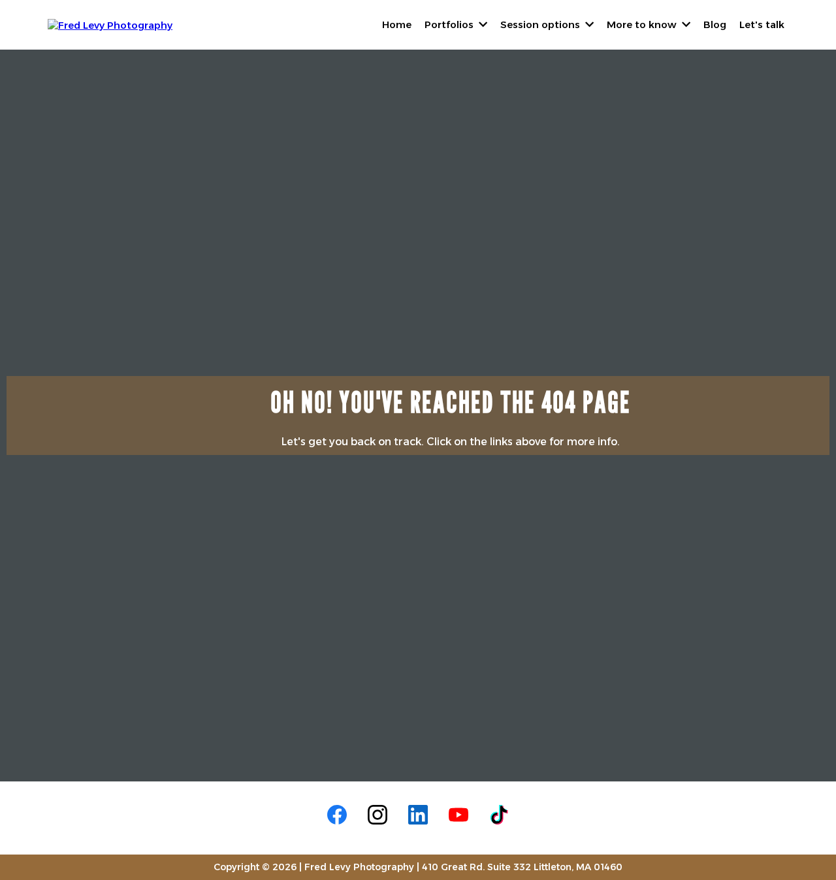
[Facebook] (337, 814)
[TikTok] (499, 814)
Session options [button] (541, 24)
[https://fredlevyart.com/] (110, 24)
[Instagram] (377, 814)
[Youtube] (458, 814)
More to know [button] (643, 24)
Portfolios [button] (450, 24)
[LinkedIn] (418, 814)
